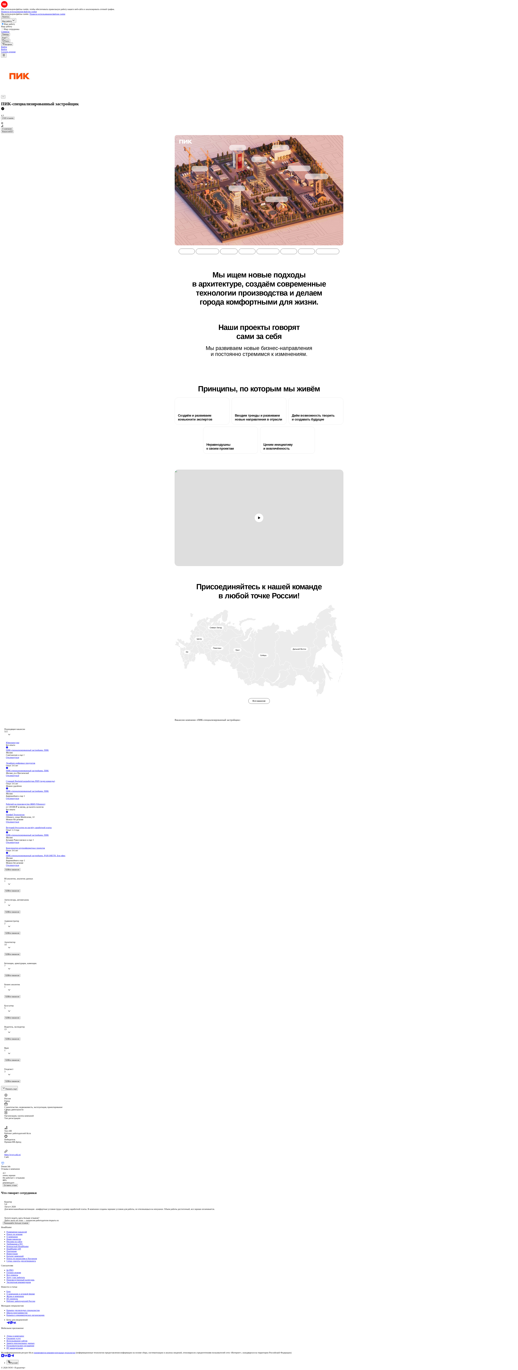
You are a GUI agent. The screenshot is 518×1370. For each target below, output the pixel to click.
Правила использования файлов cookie (47, 14)
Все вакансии (259, 701)
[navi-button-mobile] (3, 55)
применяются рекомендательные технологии (54, 1353)
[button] (4, 47)
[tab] (7, 128)
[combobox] (12, 1362)
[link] (5, 40)
